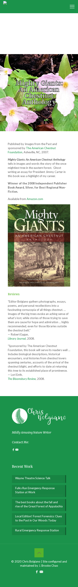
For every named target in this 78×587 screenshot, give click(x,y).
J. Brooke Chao (48, 565)
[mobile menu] (72, 6)
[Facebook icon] (36, 572)
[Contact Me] (16, 449)
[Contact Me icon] (41, 572)
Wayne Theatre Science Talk (32, 478)
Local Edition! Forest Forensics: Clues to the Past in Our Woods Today (38, 518)
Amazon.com (35, 199)
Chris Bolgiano (31, 561)
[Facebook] (13, 449)
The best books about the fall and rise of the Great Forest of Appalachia (39, 504)
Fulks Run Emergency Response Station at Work (35, 490)
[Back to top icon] (39, 552)
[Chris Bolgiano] (5, 6)
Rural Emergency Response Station (37, 530)
